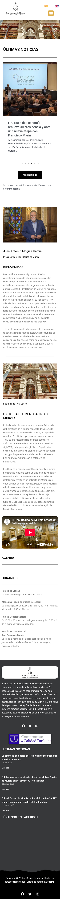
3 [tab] (28, 163)
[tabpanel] (30, 111)
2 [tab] (25, 163)
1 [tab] (22, 163)
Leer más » (6, 768)
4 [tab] (31, 163)
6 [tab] (38, 163)
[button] (51, 13)
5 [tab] (34, 163)
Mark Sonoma (47, 881)
